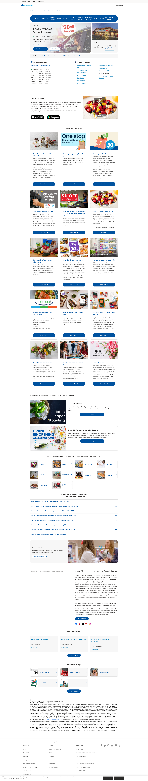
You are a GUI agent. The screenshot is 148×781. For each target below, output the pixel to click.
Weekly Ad (34, 647)
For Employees (53, 760)
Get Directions (37, 45)
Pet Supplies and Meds (89, 474)
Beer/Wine (66, 474)
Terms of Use (79, 745)
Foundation (52, 763)
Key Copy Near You (82, 73)
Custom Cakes (81, 75)
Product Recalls (53, 767)
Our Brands (26, 753)
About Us (51, 745)
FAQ (24, 749)
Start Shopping (96, 441)
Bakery (66, 464)
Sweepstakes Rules (28, 760)
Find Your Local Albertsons (30, 767)
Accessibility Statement (82, 760)
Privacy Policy (79, 749)
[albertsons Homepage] (27, 5)
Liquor (44, 474)
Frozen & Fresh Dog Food (106, 65)
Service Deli (89, 464)
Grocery (24, 1)
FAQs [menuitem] (65, 56)
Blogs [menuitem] (80, 56)
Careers (51, 753)
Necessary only (107, 778)
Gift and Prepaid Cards (29, 763)
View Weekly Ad (40, 49)
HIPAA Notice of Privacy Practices (85, 763)
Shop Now (54, 49)
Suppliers (51, 756)
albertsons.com (83, 618)
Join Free (108, 232)
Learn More (77, 184)
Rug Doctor (80, 78)
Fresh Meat (44, 485)
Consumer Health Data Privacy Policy (85, 753)
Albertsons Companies (55, 749)
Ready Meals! (81, 80)
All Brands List (27, 774)
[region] (74, 778)
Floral (44, 464)
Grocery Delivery (82, 70)
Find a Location (75, 655)
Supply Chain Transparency (83, 767)
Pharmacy (34, 1)
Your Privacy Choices (81, 756)
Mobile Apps (26, 756)
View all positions (40, 556)
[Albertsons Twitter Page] (104, 746)
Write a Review (109, 50)
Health (28, 1)
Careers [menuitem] (70, 56)
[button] (120, 5)
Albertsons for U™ (104, 68)
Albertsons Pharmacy (29, 771)
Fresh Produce (66, 485)
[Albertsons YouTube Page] (116, 746)
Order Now (47, 184)
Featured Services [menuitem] (47, 56)
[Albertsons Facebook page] (101, 746)
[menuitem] (36, 18)
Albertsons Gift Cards (105, 71)
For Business (41, 1)
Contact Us (26, 745)
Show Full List (81, 83)
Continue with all (119, 778)
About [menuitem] (76, 56)
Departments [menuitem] (58, 56)
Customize (5, 778)
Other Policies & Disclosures (83, 771)
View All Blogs (75, 691)
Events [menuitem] (86, 56)
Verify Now (77, 232)
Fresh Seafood (111, 474)
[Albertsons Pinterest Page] (108, 746)
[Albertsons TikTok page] (119, 746)
